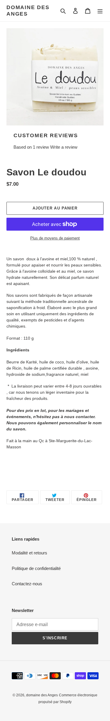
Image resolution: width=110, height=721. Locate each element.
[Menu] (100, 10)
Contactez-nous (27, 583)
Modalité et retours (29, 552)
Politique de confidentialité (36, 568)
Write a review (63, 147)
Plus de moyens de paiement (55, 238)
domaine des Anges (28, 10)
